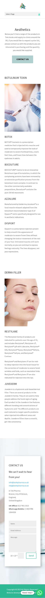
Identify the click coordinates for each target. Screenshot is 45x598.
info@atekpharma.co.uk (19, 482)
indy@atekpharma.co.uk (19, 485)
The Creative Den (31, 592)
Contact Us (22, 59)
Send (31, 555)
